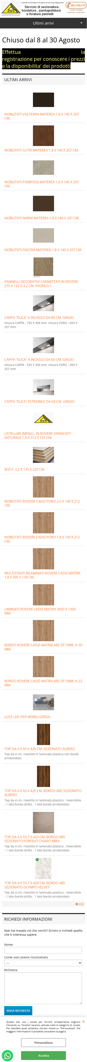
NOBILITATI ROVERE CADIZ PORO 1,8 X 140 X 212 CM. (42, 539)
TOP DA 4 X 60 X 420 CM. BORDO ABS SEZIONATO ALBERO (42, 792)
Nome (8, 944)
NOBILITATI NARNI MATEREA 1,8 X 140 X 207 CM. (41, 218)
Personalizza (43, 1043)
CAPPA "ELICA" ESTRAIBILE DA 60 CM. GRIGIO (39, 401)
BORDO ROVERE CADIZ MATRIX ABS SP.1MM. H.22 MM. (43, 683)
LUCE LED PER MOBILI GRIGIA (27, 716)
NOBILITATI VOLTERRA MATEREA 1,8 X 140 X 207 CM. (41, 116)
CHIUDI (83, 1021)
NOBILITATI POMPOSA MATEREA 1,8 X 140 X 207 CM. (41, 184)
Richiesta (10, 970)
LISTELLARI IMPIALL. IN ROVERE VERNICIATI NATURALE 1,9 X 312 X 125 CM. (37, 435)
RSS (81, 904)
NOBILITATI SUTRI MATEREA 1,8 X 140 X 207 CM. (41, 150)
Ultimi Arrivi (18, 79)
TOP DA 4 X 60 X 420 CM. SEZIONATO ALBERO (39, 748)
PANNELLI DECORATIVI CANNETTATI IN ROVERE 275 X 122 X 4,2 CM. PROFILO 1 (41, 283)
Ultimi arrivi (43, 23)
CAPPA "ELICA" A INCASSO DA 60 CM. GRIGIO (39, 359)
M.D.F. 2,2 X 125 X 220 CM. (24, 469)
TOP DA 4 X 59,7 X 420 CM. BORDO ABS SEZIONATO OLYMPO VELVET (34, 885)
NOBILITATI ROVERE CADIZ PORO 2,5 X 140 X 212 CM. (42, 503)
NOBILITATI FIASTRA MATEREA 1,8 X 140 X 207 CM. (43, 249)
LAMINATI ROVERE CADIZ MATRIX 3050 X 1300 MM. (40, 611)
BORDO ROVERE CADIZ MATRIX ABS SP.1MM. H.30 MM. (43, 647)
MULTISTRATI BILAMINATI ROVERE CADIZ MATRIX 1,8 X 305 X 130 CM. (42, 575)
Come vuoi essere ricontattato (26, 957)
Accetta (43, 1056)
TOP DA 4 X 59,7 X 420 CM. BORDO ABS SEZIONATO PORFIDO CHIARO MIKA (34, 839)
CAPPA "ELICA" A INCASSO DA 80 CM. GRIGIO (39, 317)
